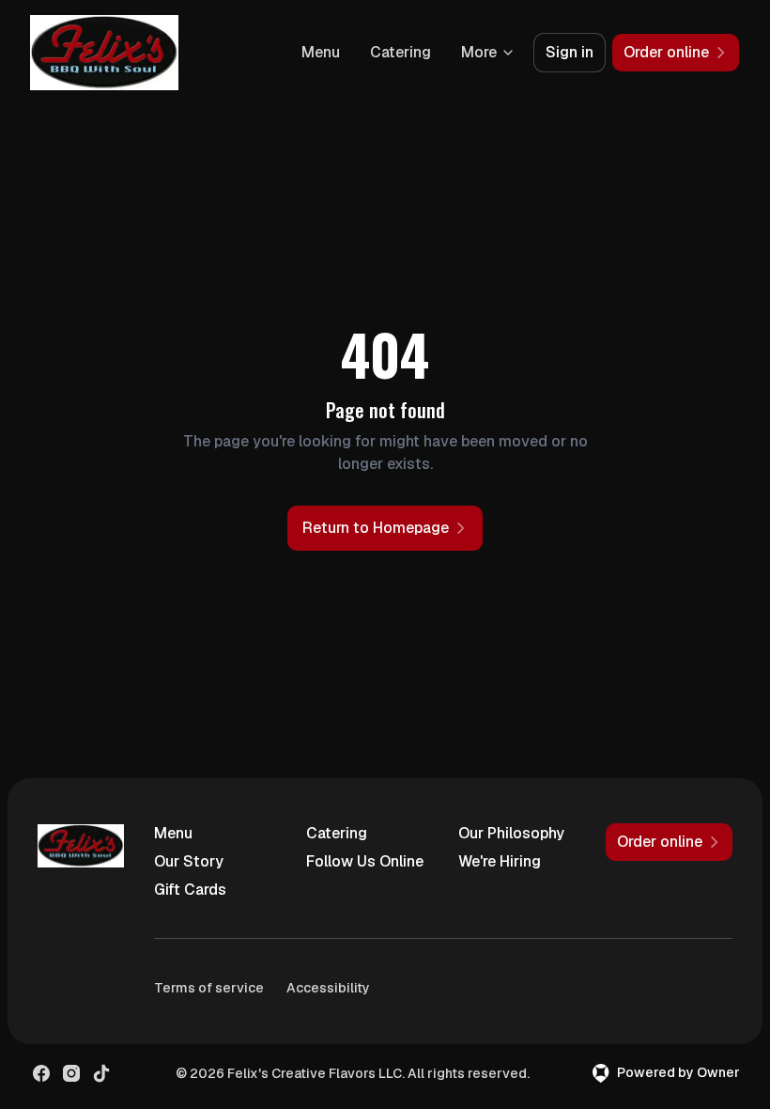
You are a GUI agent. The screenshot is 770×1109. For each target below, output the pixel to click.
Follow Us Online (365, 861)
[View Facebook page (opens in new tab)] (41, 1073)
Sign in (569, 52)
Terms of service (209, 987)
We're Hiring (499, 861)
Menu (320, 52)
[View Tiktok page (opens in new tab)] (101, 1073)
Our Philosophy (511, 833)
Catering (400, 52)
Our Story (188, 861)
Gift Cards (190, 889)
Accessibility (328, 987)
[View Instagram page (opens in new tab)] (71, 1073)
